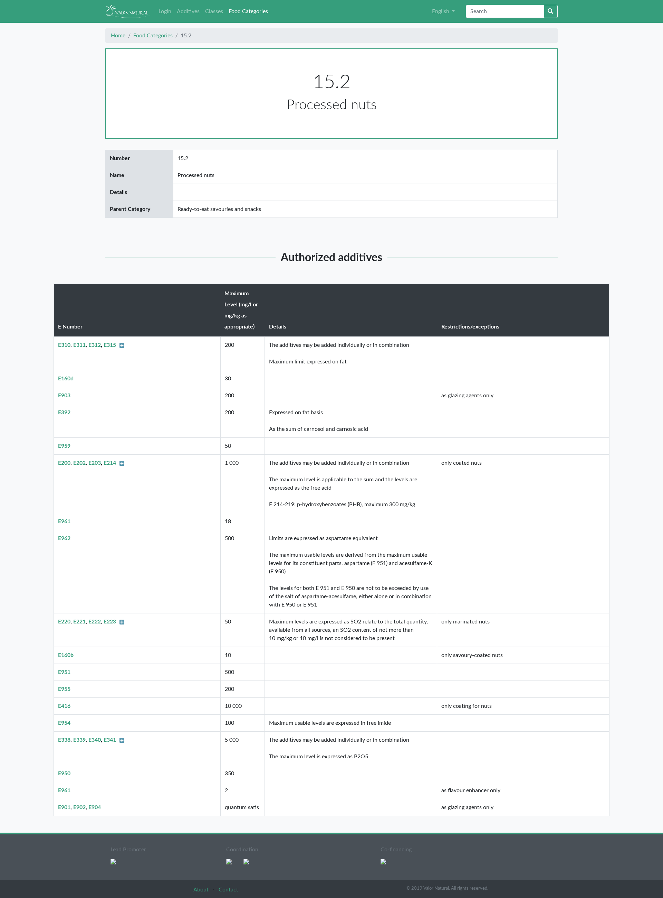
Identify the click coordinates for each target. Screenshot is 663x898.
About (201, 889)
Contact (228, 889)
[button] (443, 11)
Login (164, 11)
